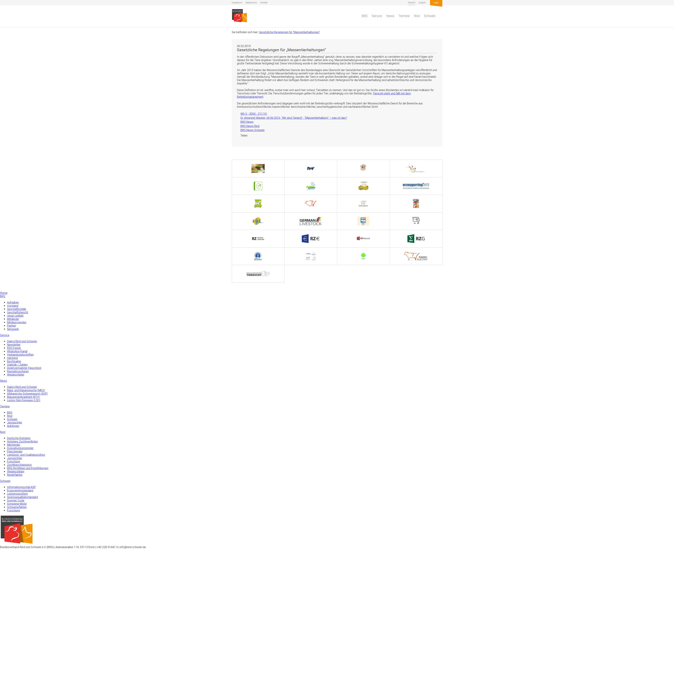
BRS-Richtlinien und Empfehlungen (27, 468)
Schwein (429, 16)
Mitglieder (13, 319)
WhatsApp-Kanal (17, 351)
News (390, 16)
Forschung (13, 461)
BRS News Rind (248, 126)
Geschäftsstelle (16, 309)
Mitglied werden (16, 322)
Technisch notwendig (6, 621)
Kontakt (263, 2)
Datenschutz (251, 2)
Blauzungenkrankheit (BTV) (23, 397)
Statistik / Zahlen (17, 364)
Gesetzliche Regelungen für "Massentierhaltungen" (289, 32)
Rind (417, 16)
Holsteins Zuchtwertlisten (22, 441)
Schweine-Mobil (17, 503)
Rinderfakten (14, 474)
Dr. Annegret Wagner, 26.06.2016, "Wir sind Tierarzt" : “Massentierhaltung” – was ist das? (292, 117)
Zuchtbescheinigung (19, 464)
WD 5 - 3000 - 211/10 (252, 113)
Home (3, 293)
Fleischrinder (14, 451)
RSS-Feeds (14, 348)
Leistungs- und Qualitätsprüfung (26, 454)
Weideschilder (15, 374)
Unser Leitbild (15, 315)
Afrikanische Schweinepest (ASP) (27, 393)
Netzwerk (13, 329)
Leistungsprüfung (17, 493)
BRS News (245, 122)
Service (377, 16)
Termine (404, 16)
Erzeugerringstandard (20, 490)
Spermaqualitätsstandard (22, 497)
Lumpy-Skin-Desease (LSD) (23, 400)
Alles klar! (5, 665)
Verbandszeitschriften (20, 354)
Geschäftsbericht (17, 312)
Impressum (237, 2)
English (422, 2)
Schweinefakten (17, 507)
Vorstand (12, 305)
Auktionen (13, 426)
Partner (11, 325)
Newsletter (13, 344)
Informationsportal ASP (21, 487)
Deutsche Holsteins (19, 438)
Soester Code (15, 500)
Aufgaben (13, 302)
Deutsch (411, 2)
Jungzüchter (14, 422)
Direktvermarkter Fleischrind (24, 368)
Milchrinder (13, 444)
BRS (365, 16)
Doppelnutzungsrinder (20, 448)
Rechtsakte (14, 361)
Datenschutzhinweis (12, 678)
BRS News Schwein (251, 130)
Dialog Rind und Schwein (22, 341)
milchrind (12, 358)
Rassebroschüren (18, 371)
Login (436, 2)
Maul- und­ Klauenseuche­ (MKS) (26, 390)
